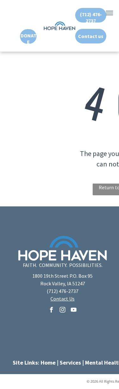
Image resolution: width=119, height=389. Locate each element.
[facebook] (51, 310)
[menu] (109, 13)
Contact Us (62, 298)
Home (48, 362)
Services (70, 362)
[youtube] (73, 310)
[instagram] (62, 310)
